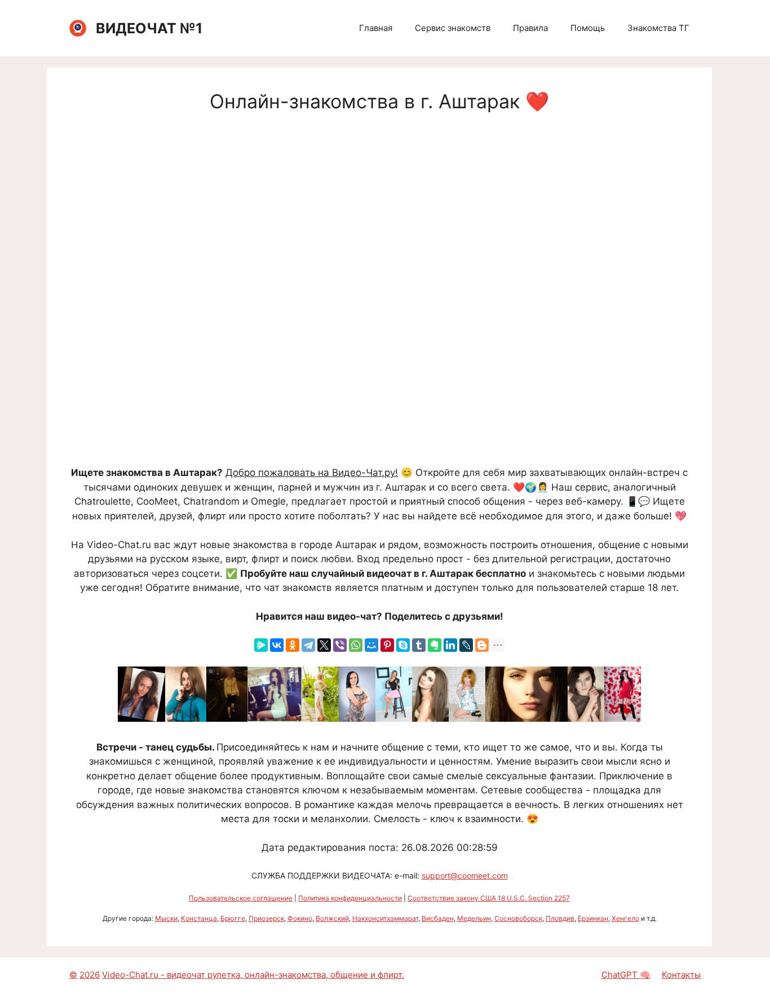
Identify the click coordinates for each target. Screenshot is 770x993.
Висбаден (438, 918)
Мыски (166, 918)
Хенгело (625, 918)
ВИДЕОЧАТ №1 (149, 28)
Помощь (587, 28)
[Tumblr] (419, 645)
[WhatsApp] (355, 645)
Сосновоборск (518, 918)
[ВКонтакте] (277, 645)
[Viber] (340, 645)
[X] (324, 645)
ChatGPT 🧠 (625, 974)
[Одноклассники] (292, 645)
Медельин (474, 918)
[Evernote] (434, 645)
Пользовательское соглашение (241, 898)
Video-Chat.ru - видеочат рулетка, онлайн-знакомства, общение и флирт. (253, 974)
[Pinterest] (387, 645)
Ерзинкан (593, 918)
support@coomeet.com (465, 875)
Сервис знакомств (452, 28)
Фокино (299, 918)
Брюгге (232, 918)
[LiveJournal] (466, 645)
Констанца (199, 918)
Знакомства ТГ (658, 28)
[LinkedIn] (450, 645)
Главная (375, 28)
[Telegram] (308, 645)
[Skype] (403, 645)
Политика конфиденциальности (350, 898)
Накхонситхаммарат (385, 918)
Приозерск (266, 918)
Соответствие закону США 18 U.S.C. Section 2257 (489, 898)
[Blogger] (482, 645)
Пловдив (560, 918)
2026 (89, 974)
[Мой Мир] (371, 645)
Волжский (332, 918)
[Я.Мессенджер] (261, 645)
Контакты (681, 974)
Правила (530, 28)
